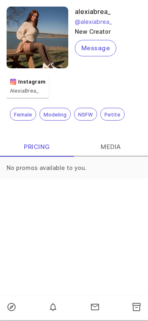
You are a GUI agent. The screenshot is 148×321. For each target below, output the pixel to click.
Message (95, 48)
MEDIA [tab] (111, 147)
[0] (53, 308)
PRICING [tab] (37, 147)
